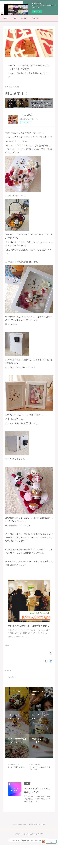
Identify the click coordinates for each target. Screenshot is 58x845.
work (14, 18)
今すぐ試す (37, 11)
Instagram (36, 18)
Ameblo (24, 18)
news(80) (8, 645)
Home (5, 18)
